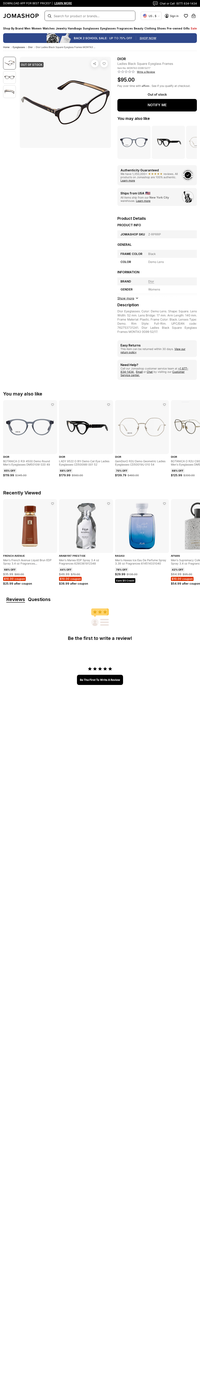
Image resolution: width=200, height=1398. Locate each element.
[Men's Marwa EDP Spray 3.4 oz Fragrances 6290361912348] (109, 504)
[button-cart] (193, 15)
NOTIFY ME (157, 105)
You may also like (133, 118)
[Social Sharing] (94, 63)
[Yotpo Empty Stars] (126, 72)
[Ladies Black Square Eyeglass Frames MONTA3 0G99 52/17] (104, 63)
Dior (30, 47)
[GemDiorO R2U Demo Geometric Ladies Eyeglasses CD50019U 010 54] (164, 405)
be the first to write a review (100, 679)
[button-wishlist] (186, 15)
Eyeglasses (19, 47)
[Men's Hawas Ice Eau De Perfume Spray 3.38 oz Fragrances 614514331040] (164, 504)
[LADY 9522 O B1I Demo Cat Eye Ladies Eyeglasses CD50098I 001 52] (109, 405)
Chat (150, 371)
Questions (39, 599)
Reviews (15, 599)
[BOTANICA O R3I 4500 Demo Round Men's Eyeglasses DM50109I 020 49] (52, 405)
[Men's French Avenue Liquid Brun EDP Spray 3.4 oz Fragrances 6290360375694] (52, 504)
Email (139, 371)
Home (6, 47)
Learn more (128, 180)
